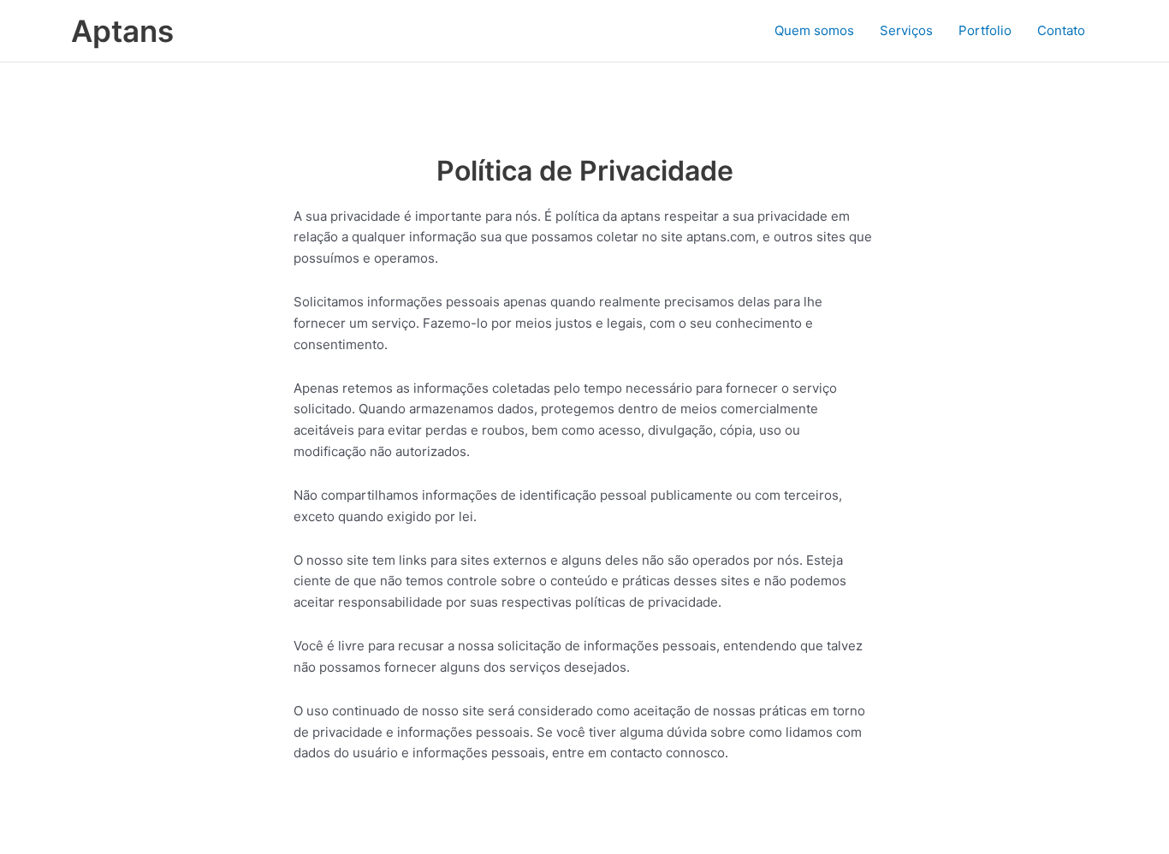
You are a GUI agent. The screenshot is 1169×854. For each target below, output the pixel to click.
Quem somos (814, 30)
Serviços (906, 30)
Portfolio (985, 30)
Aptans (122, 31)
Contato (1061, 30)
